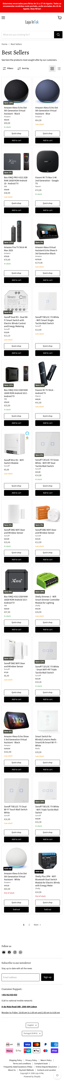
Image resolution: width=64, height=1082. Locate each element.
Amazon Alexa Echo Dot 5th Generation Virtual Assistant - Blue (46, 110)
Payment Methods (26, 1070)
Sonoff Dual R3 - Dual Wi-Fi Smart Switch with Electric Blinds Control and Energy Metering (16, 322)
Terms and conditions (22, 1063)
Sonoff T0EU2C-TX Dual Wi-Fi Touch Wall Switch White (15, 809)
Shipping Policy (15, 1060)
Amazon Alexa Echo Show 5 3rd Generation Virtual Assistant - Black (16, 739)
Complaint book (41, 1063)
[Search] (58, 34)
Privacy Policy (31, 1060)
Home (4, 44)
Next (36, 924)
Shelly (37, 605)
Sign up (47, 977)
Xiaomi (38, 186)
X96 (5, 186)
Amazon (7, 116)
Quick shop (16, 133)
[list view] (59, 68)
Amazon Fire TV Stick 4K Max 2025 (15, 249)
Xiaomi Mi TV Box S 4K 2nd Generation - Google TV (47, 180)
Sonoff (6, 329)
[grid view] (52, 68)
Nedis (37, 748)
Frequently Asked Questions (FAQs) (18, 1066)
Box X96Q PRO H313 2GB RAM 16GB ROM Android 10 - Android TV (15, 180)
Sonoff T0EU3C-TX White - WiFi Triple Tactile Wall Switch (47, 809)
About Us (12, 1070)
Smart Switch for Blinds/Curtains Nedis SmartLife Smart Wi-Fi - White (46, 741)
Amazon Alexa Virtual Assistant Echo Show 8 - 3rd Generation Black (46, 250)
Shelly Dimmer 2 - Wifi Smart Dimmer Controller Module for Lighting (47, 599)
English (30, 1025)
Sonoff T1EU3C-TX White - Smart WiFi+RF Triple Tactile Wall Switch (47, 669)
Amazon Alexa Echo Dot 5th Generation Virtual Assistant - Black (15, 110)
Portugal (31, 1033)
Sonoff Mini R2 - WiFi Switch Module (14, 461)
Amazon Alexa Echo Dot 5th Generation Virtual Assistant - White (15, 876)
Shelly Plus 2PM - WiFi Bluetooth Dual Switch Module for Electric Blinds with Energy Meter (47, 881)
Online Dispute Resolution (46, 1066)
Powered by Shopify (32, 1076)
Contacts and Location (46, 1070)
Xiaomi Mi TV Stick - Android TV (44, 391)
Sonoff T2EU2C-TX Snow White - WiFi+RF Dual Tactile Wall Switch (47, 463)
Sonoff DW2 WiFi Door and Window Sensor (14, 531)
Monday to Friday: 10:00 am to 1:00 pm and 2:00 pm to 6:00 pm (31, 1012)
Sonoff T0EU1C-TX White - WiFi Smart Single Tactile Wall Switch (47, 320)
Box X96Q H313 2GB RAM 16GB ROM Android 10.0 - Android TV (16, 393)
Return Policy (46, 1060)
